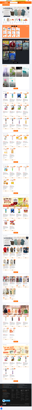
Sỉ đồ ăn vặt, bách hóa (22, 399)
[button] (13, 15)
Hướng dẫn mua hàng (18, 392)
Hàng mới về (5, 91)
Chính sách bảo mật (13, 397)
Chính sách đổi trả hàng (13, 394)
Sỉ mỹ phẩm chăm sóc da (22, 392)
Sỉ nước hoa (22, 396)
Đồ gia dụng (4, 344)
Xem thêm (15, 62)
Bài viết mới (5, 65)
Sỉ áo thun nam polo (26, 396)
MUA (4, 36)
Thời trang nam (5, 235)
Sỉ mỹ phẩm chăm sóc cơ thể (22, 393)
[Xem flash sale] (1, 406)
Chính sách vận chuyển (13, 396)
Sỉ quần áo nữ (26, 393)
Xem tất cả (27, 65)
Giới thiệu (13, 391)
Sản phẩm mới (17, 391)
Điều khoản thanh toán (18, 397)
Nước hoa (4, 304)
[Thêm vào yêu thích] (3, 27)
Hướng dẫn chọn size (18, 394)
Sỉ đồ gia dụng (22, 398)
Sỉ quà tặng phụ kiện (27, 399)
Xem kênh (27, 39)
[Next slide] (28, 12)
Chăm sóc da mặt (5, 133)
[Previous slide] (2, 12)
